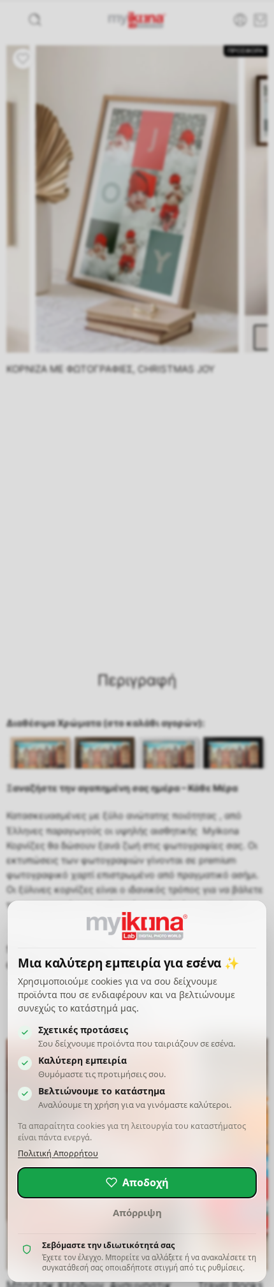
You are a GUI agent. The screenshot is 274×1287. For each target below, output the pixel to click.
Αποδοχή (145, 1182)
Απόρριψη (137, 1212)
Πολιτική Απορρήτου (58, 1153)
